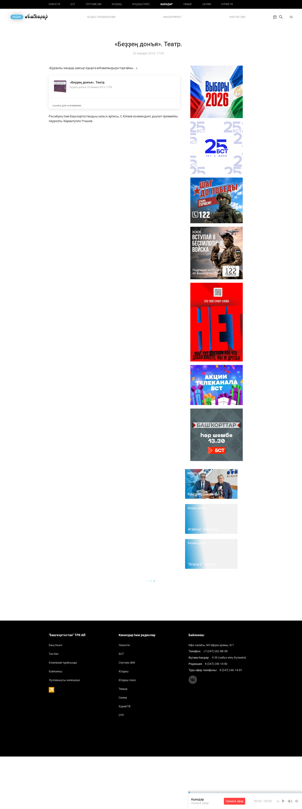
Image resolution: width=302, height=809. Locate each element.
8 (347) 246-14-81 (231, 670)
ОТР (121, 715)
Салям (206, 4)
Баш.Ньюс (55, 645)
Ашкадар (166, 4)
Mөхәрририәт (172, 17)
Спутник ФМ (93, 4)
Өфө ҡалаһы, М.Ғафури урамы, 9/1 (211, 645)
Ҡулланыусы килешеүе (64, 680)
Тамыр (187, 4)
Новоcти (54, 4)
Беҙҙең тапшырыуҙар (101, 17)
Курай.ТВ (227, 4)
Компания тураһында (63, 662)
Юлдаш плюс (141, 4)
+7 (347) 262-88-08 (215, 651)
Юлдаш (117, 4)
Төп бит (54, 654)
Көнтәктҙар (237, 17)
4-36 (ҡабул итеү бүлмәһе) (229, 657)
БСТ (73, 4)
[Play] (283, 801)
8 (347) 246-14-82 (216, 664)
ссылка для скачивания (66, 105)
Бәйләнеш (55, 671)
